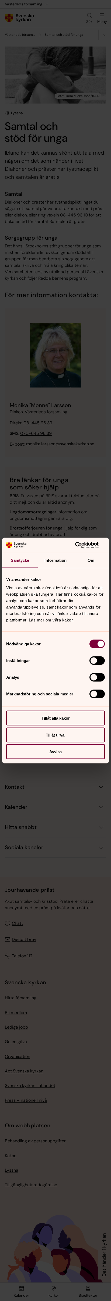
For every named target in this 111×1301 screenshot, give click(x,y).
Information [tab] (55, 560)
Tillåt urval (55, 735)
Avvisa (55, 751)
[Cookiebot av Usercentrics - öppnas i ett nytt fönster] (81, 545)
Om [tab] (91, 560)
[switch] (97, 660)
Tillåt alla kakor (55, 718)
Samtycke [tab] (20, 560)
